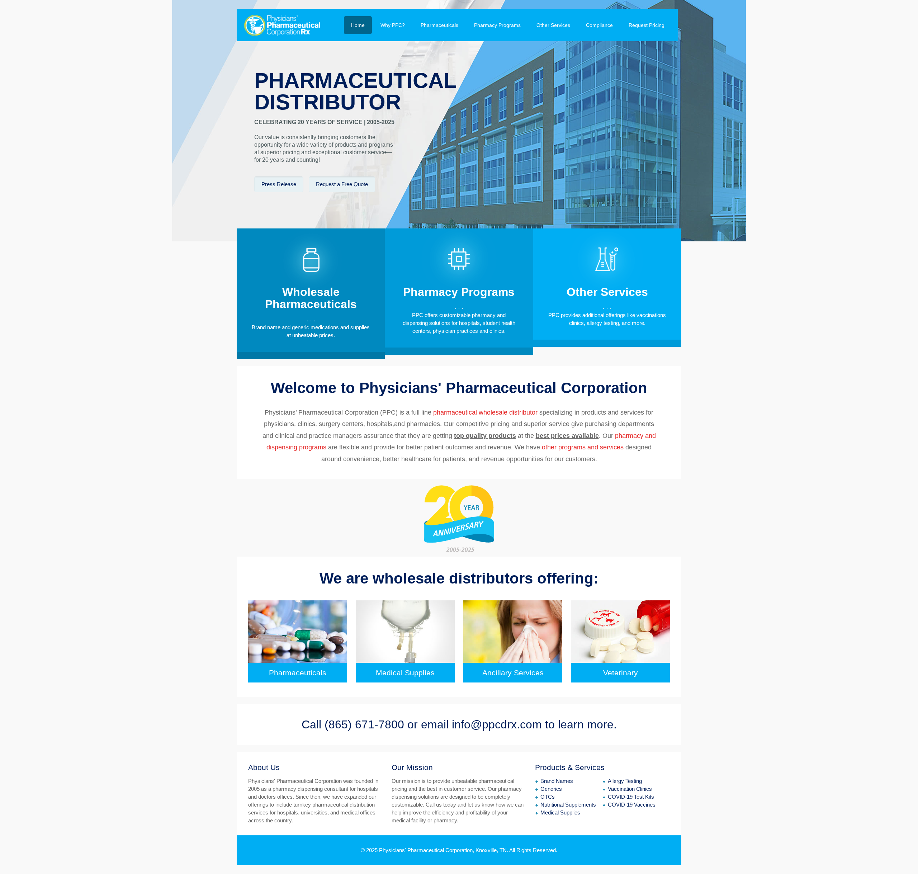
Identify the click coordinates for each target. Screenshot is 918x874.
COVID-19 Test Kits (631, 797)
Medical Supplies (560, 812)
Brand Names (556, 781)
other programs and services (583, 447)
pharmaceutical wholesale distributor (484, 412)
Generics (551, 789)
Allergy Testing (625, 781)
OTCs (547, 797)
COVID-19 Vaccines (632, 805)
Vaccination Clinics (630, 789)
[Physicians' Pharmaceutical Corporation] (282, 25)
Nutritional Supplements (568, 805)
